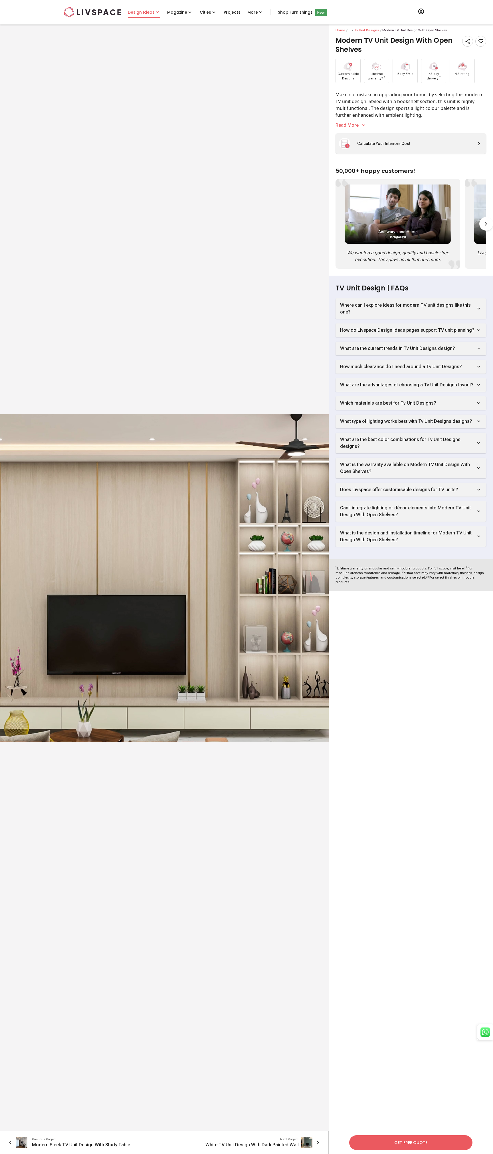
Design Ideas (141, 12)
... (349, 30)
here (460, 568)
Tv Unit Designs (366, 30)
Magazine (177, 12)
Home (340, 30)
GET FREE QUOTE (410, 1142)
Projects (232, 12)
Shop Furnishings (295, 12)
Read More (347, 125)
